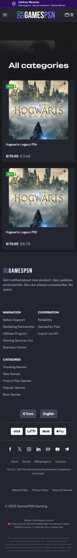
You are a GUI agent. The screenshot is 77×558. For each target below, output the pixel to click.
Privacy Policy (40, 490)
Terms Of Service (62, 490)
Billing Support (42, 461)
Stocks (26, 461)
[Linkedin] (38, 449)
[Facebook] (10, 449)
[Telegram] (67, 449)
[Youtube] (57, 449)
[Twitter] (20, 449)
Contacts (60, 461)
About (14, 461)
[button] (5, 15)
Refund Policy (20, 490)
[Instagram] (29, 449)
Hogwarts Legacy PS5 (21, 232)
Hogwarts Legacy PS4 (21, 144)
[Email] (48, 449)
